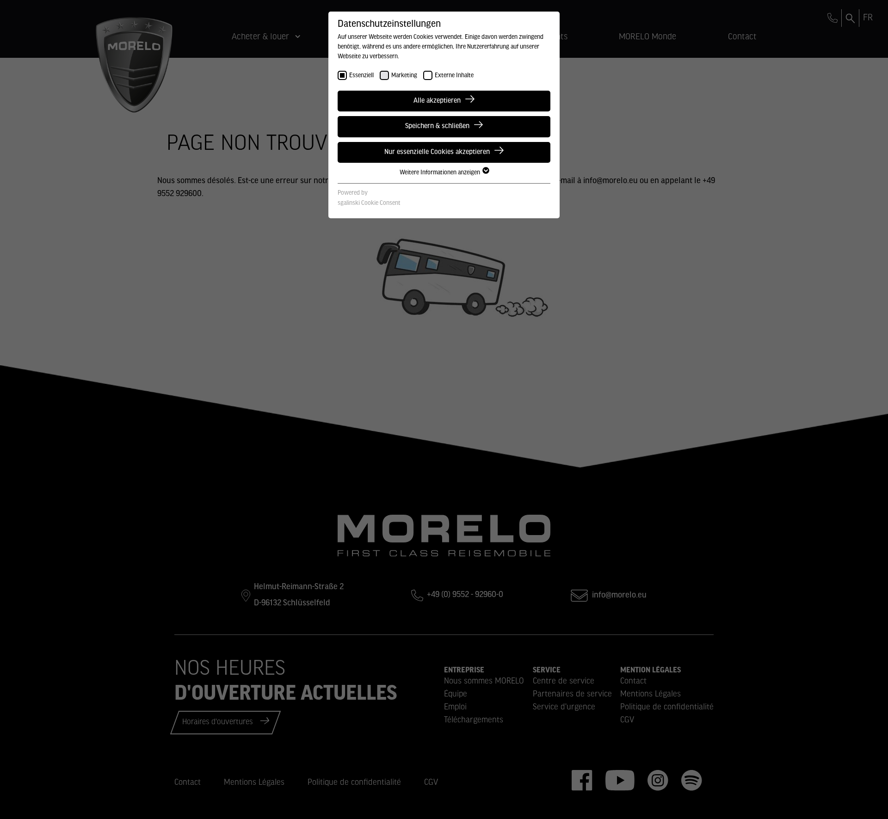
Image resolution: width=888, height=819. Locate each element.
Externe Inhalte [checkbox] (454, 75)
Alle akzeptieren (437, 101)
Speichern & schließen (437, 126)
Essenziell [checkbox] (361, 75)
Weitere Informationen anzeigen (440, 172)
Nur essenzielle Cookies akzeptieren (437, 152)
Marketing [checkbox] (404, 75)
